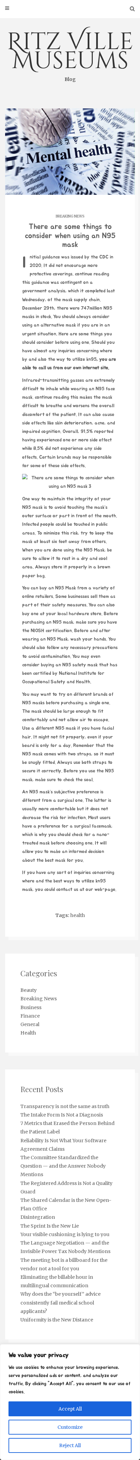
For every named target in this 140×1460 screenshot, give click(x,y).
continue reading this (56, 397)
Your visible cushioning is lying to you (64, 1234)
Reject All (70, 1445)
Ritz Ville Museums (70, 54)
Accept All (70, 1409)
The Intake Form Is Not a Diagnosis (61, 1115)
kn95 (91, 359)
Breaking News (70, 216)
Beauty (28, 990)
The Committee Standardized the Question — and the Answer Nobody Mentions (63, 1165)
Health (28, 1033)
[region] (70, 1402)
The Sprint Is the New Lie (49, 1226)
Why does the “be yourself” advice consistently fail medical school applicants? (60, 1302)
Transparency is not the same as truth (64, 1106)
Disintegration (37, 1217)
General (29, 1024)
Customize (70, 1427)
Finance (30, 1016)
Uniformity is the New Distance (56, 1320)
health (77, 915)
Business (30, 1007)
